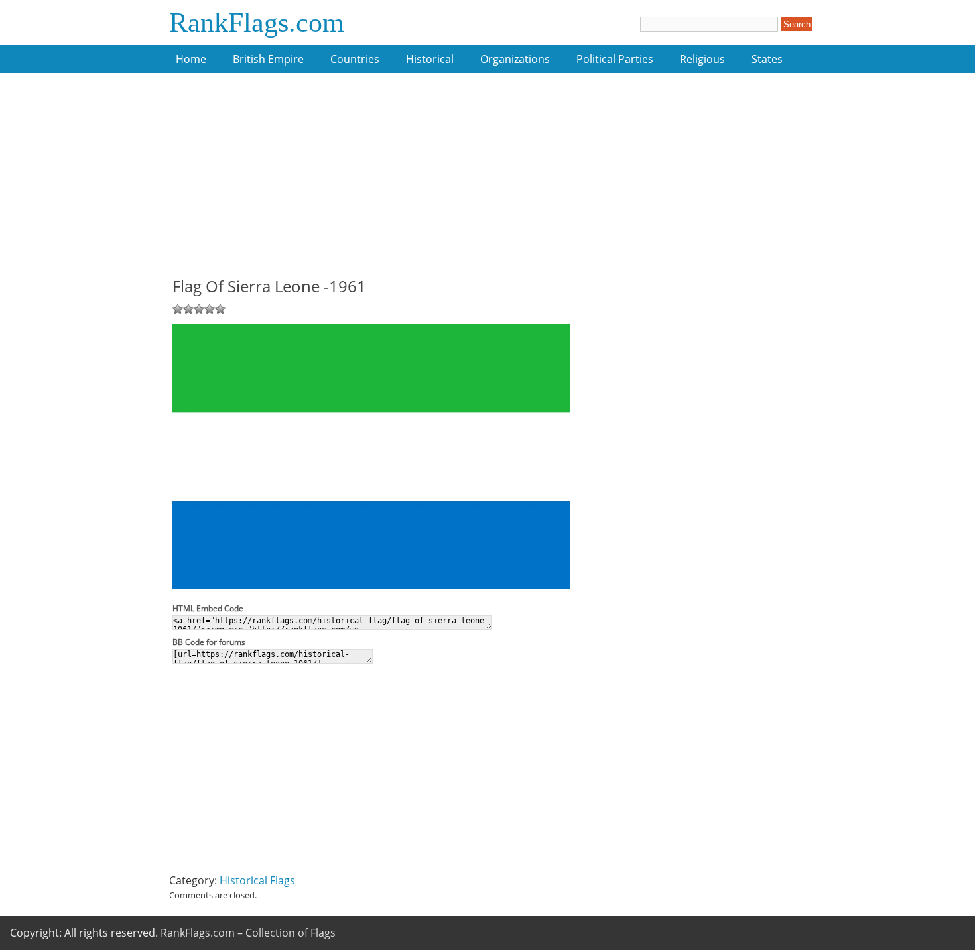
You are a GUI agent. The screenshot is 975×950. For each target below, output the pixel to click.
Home (191, 59)
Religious (702, 59)
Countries (354, 59)
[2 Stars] (188, 309)
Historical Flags (257, 880)
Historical (430, 59)
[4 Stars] (209, 309)
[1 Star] (177, 309)
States (767, 59)
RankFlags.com (256, 22)
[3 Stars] (199, 309)
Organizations (515, 59)
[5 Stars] (220, 309)
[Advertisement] (371, 182)
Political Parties (614, 59)
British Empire (268, 59)
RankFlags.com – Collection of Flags (248, 932)
